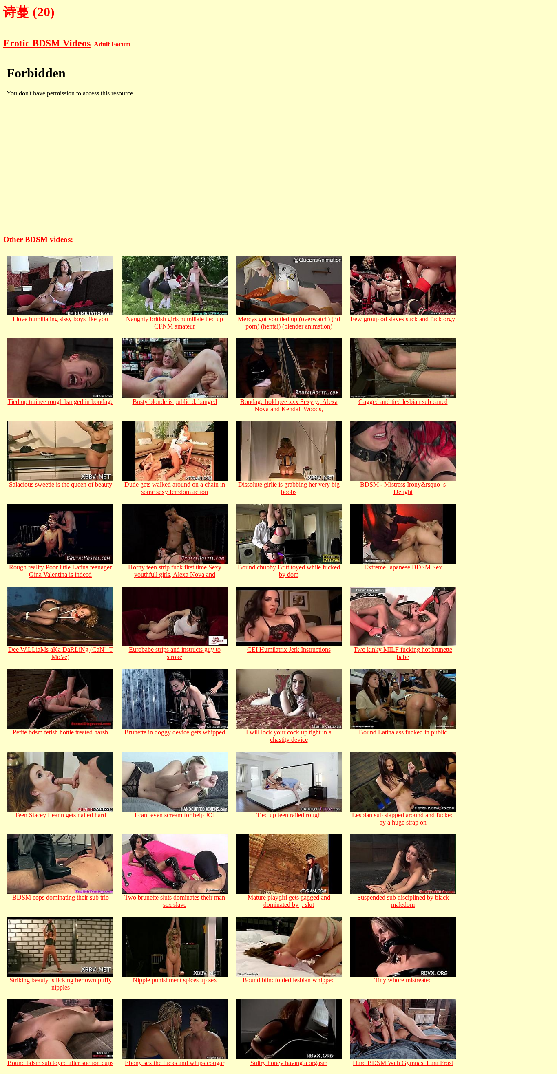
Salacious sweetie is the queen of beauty (60, 484)
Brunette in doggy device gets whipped (174, 732)
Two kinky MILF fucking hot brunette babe (403, 653)
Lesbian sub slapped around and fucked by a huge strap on (403, 819)
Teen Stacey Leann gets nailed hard (60, 815)
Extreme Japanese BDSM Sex (403, 567)
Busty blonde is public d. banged (175, 401)
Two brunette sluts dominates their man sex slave (174, 901)
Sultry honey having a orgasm (288, 1062)
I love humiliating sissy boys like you (60, 318)
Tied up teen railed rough (288, 815)
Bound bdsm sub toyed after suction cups (60, 1062)
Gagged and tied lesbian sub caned (403, 401)
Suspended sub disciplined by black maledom (403, 901)
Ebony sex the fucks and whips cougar (174, 1062)
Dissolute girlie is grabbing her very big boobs (289, 488)
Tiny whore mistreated (403, 980)
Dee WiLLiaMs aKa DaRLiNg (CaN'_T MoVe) (60, 653)
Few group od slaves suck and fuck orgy (403, 318)
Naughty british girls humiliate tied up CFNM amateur (174, 322)
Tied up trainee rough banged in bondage (60, 401)
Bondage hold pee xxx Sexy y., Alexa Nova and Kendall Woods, (289, 405)
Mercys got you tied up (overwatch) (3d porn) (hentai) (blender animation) (289, 322)
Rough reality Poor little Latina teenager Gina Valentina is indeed (60, 571)
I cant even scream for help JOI (175, 815)
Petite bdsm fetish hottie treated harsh (60, 732)
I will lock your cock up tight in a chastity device (289, 736)
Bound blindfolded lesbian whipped (289, 980)
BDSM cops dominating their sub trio (60, 897)
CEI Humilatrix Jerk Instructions (289, 649)
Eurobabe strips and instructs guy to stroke (175, 653)
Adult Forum (112, 44)
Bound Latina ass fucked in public (403, 732)
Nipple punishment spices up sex (175, 980)
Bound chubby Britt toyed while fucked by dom (289, 571)
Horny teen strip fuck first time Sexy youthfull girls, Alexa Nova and (174, 571)
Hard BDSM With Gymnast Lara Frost (403, 1062)
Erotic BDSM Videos (47, 43)
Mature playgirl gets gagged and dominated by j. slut (289, 901)
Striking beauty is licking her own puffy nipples (60, 984)
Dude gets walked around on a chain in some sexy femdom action (174, 488)
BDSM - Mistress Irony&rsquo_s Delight (403, 488)
